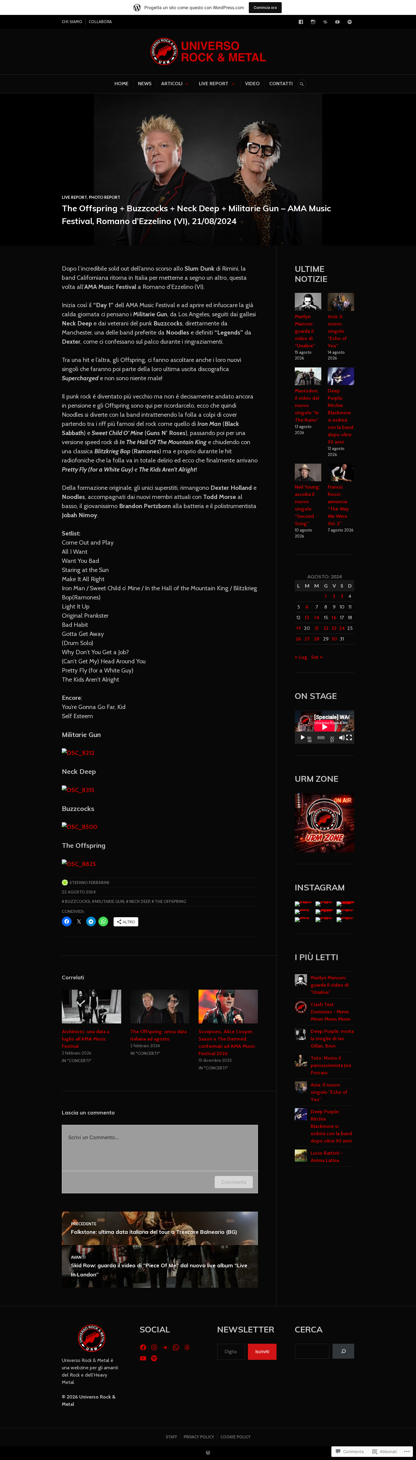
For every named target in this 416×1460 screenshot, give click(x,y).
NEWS (145, 83)
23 (334, 628)
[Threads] (187, 1347)
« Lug (301, 657)
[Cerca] (343, 1351)
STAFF (171, 1436)
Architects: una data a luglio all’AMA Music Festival (85, 1039)
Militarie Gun (109, 901)
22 (325, 628)
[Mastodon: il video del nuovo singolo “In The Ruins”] (308, 377)
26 (298, 639)
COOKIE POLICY (235, 1436)
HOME (122, 83)
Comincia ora (265, 7)
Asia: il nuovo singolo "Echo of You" (329, 1092)
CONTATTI (281, 83)
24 (342, 628)
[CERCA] (301, 84)
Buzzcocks (77, 901)
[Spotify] (349, 21)
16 (334, 617)
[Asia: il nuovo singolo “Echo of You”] (341, 303)
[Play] (303, 738)
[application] (324, 727)
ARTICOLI (171, 83)
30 (334, 639)
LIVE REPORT (213, 83)
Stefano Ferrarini (89, 882)
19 (298, 628)
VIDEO (252, 83)
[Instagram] (313, 21)
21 (317, 628)
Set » (317, 657)
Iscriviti (262, 1351)
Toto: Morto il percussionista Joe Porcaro (331, 1065)
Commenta (233, 1182)
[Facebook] (300, 21)
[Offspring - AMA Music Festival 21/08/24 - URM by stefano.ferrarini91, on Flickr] (79, 864)
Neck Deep (139, 901)
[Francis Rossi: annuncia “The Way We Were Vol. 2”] (341, 473)
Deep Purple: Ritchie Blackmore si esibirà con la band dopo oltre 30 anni (331, 1126)
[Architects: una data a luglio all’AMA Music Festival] (91, 1006)
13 (307, 617)
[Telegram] (325, 21)
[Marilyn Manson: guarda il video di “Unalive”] (308, 303)
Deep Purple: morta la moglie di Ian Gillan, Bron (332, 1038)
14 (316, 617)
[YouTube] (337, 21)
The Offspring (170, 901)
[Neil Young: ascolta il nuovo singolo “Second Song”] (308, 473)
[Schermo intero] (349, 738)
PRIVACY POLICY (199, 1436)
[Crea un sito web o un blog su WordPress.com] (208, 1453)
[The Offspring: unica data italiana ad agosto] (160, 1006)
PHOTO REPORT (104, 197)
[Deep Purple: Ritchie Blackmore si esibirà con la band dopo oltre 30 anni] (341, 377)
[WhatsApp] (176, 1347)
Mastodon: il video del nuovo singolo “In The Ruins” (307, 405)
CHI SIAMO (72, 21)
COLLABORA (100, 21)
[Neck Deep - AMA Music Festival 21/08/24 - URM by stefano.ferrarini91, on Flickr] (78, 790)
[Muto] (342, 738)
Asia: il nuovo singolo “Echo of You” (337, 331)
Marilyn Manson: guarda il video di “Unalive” (305, 331)
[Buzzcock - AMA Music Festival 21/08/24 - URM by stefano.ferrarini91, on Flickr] (79, 826)
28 (316, 639)
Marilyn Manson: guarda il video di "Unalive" (330, 985)
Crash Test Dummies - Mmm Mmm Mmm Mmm (331, 1012)
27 (307, 639)
